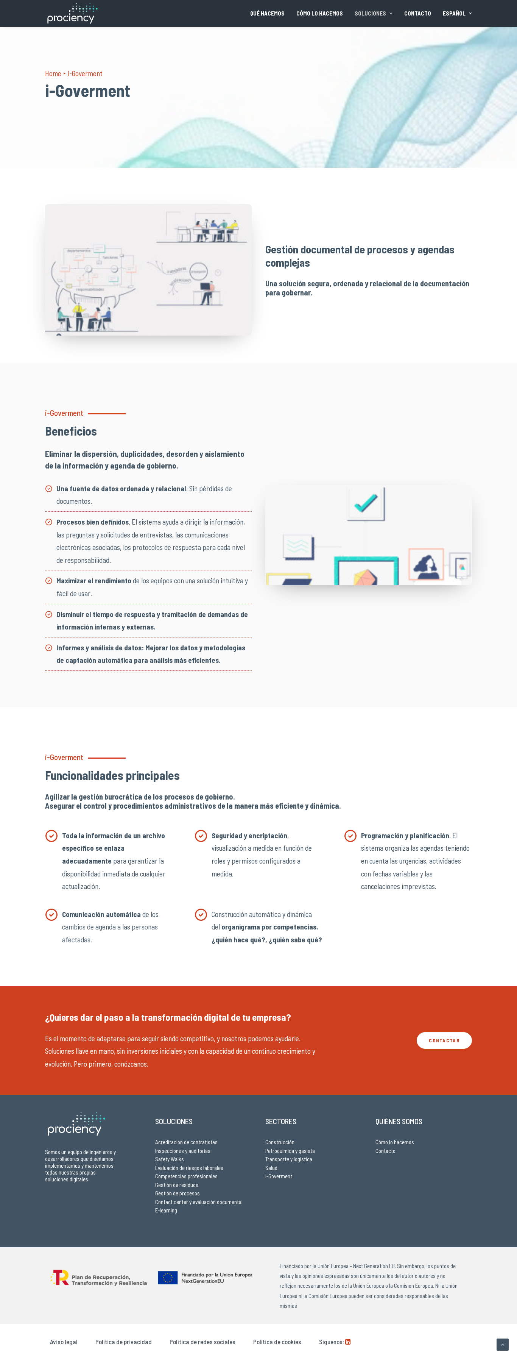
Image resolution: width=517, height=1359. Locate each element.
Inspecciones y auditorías (182, 1150)
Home (53, 73)
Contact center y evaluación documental (199, 1201)
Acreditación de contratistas (186, 1142)
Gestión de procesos (177, 1193)
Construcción (279, 1142)
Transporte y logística (288, 1159)
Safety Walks (169, 1159)
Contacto (417, 13)
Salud (271, 1167)
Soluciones (370, 13)
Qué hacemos (267, 13)
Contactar (444, 1040)
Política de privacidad (123, 1341)
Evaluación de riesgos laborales (189, 1167)
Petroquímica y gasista (290, 1150)
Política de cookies (277, 1341)
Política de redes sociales (202, 1341)
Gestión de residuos (176, 1184)
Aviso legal (64, 1341)
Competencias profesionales (186, 1176)
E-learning (166, 1210)
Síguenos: (331, 1341)
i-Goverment (278, 1176)
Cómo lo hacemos (319, 13)
